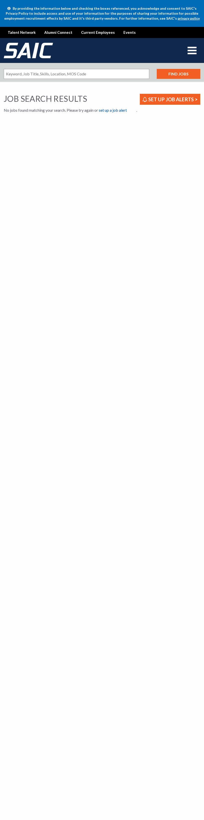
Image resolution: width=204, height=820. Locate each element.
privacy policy (189, 18)
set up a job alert (113, 110)
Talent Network (22, 32)
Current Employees (98, 32)
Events (129, 32)
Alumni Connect (58, 32)
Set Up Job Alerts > (172, 99)
